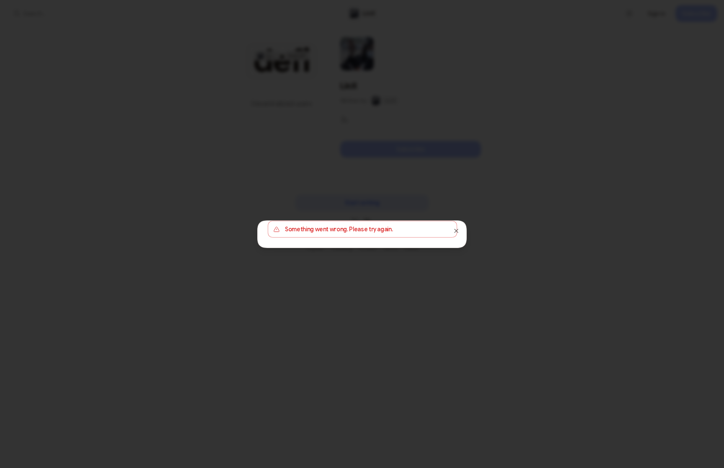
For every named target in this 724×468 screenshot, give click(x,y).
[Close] (456, 231)
